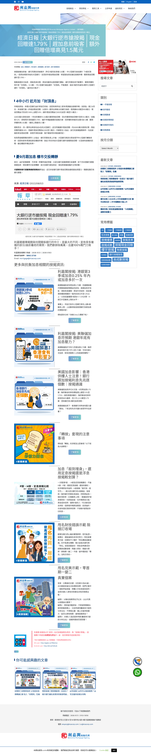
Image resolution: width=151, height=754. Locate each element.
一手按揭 (109, 230)
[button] (117, 67)
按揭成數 (106, 245)
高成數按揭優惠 (105, 265)
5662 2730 (31, 255)
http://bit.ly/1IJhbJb (50, 646)
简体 (135, 2)
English (129, 2)
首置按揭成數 (106, 260)
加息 (22, 67)
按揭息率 (128, 240)
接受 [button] (114, 750)
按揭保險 (129, 235)
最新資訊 (118, 8)
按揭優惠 (41, 67)
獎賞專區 (82, 8)
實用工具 (95, 8)
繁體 (122, 2)
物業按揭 (122, 250)
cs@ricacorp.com (86, 724)
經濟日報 (24, 183)
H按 (102, 230)
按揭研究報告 (108, 125)
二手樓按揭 (127, 230)
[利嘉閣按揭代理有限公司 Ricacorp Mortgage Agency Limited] (26, 8)
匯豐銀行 (27, 67)
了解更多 (75, 320)
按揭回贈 (117, 240)
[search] (115, 86)
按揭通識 (106, 130)
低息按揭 (105, 235)
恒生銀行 (34, 67)
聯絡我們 (131, 8)
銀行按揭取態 (55, 67)
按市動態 (28, 62)
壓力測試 (114, 235)
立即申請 (108, 8)
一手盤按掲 (118, 230)
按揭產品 (70, 8)
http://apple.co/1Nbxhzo (49, 643)
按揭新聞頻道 (108, 120)
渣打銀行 (47, 67)
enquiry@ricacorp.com (70, 724)
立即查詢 (54, 178)
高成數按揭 (120, 259)
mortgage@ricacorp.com (30, 258)
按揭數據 (106, 115)
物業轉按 (104, 255)
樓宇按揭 (107, 250)
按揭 (121, 235)
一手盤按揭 (107, 104)
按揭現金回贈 (124, 245)
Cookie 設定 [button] (104, 750)
